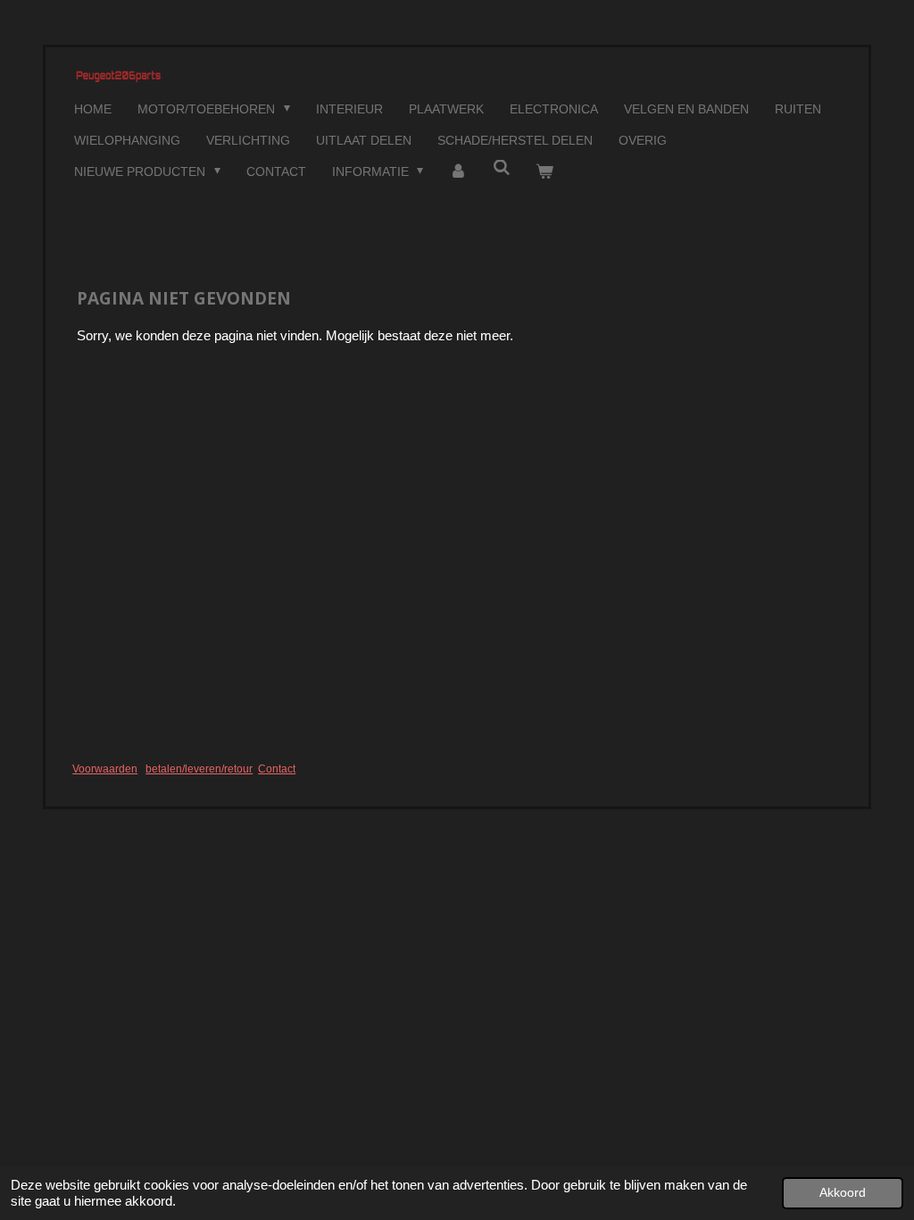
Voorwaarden (104, 769)
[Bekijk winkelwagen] (545, 172)
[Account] (458, 172)
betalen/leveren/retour (199, 769)
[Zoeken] (501, 168)
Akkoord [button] (842, 1192)
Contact (276, 769)
